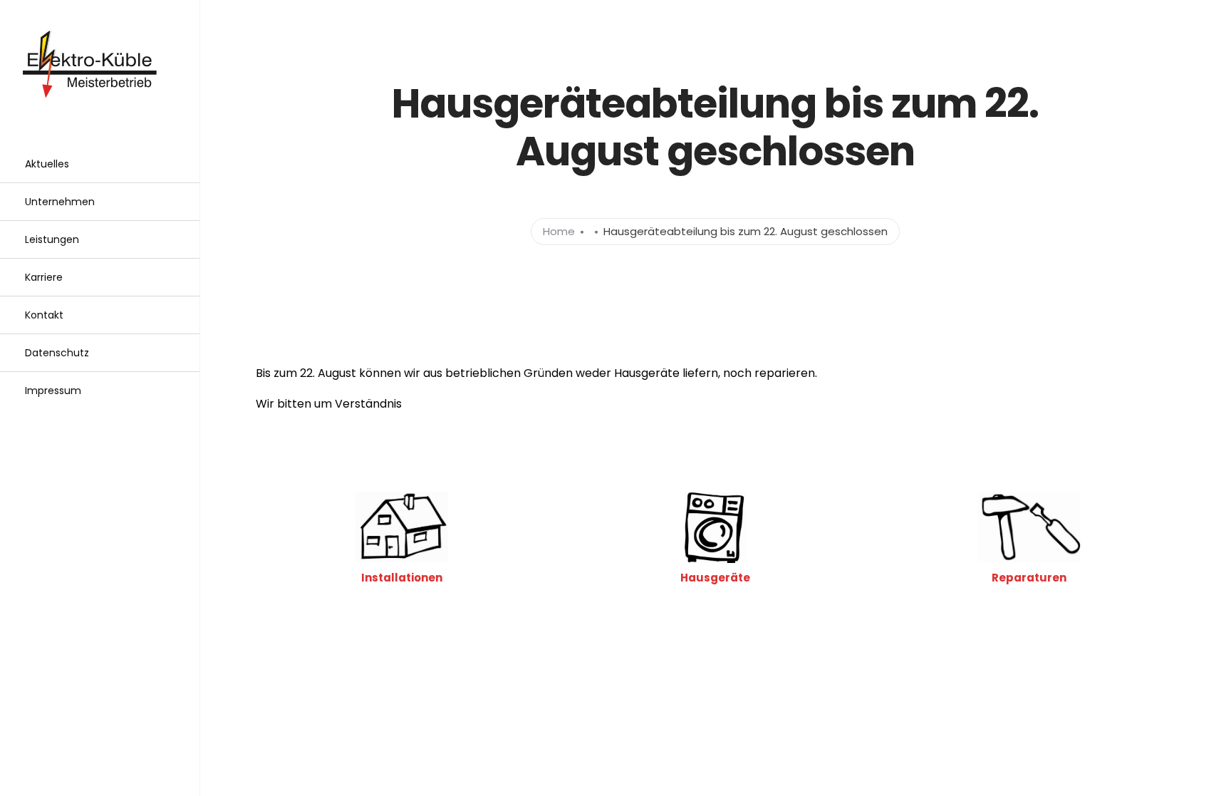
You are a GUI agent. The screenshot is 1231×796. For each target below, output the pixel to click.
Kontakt (44, 315)
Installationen (401, 577)
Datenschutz (57, 353)
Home (559, 231)
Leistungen (52, 239)
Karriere (44, 277)
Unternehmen (60, 202)
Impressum (53, 390)
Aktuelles (47, 164)
